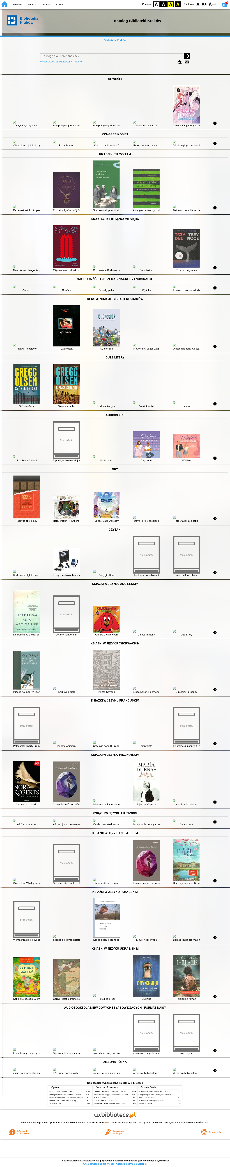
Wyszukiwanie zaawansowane (56, 61)
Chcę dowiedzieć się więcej (98, 1164)
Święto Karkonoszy (146, 1097)
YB (171, 4)
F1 (204, 4)
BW (163, 4)
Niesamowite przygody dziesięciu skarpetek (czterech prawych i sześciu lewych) (82, 1097)
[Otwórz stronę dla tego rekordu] (27, 122)
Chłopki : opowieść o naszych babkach (110, 1092)
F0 (198, 4)
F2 (212, 4)
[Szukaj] (187, 56)
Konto (59, 4)
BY (178, 4)
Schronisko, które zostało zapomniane (110, 1103)
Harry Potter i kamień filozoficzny (62, 1100)
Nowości (17, 4)
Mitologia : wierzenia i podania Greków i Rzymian (69, 1095)
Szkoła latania (55, 1103)
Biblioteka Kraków (115, 40)
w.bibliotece (98, 1122)
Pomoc (46, 4)
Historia (32, 4)
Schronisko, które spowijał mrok (151, 1100)
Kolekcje (77, 61)
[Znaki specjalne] (187, 62)
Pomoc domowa (145, 1103)
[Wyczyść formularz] (180, 62)
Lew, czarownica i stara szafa (61, 1092)
